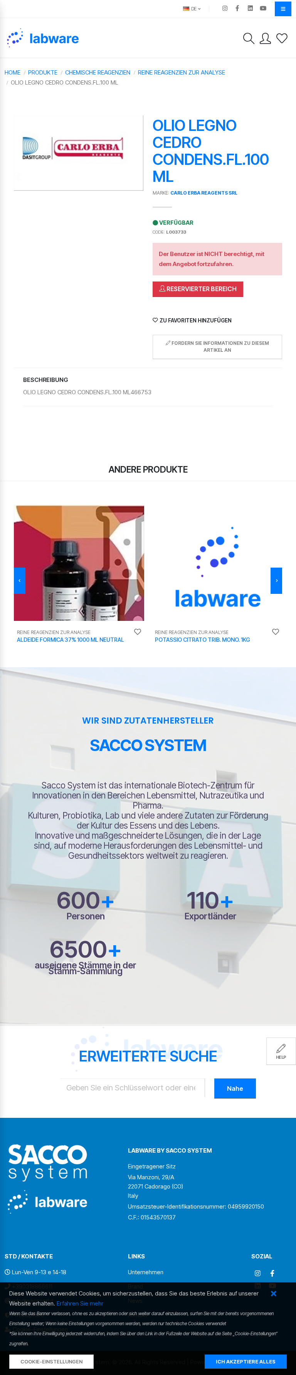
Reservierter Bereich (201, 289)
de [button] (193, 9)
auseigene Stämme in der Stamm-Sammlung (85, 968)
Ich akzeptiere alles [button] (246, 1362)
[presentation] (19, 581)
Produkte (42, 72)
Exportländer (211, 916)
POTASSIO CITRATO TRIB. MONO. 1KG (202, 639)
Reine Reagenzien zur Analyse (181, 72)
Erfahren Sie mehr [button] (80, 1303)
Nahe (235, 1088)
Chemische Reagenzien (97, 72)
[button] (273, 1294)
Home (12, 72)
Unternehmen (145, 1272)
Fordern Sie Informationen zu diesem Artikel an (219, 346)
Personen (86, 916)
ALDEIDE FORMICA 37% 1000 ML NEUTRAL (70, 639)
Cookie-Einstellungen (51, 1362)
